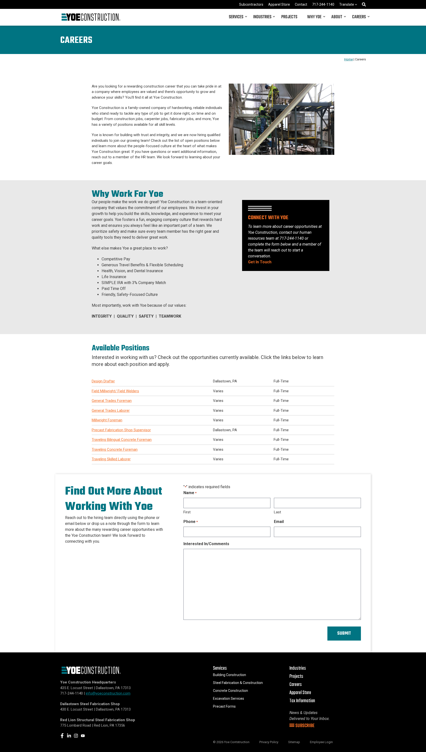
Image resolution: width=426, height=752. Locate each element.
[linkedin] (69, 735)
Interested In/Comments (206, 543)
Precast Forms (224, 706)
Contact (301, 4)
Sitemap (294, 742)
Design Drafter (103, 381)
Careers (359, 17)
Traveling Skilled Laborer (111, 459)
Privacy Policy (268, 742)
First (187, 512)
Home (348, 59)
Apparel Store (279, 4)
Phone (190, 521)
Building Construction (229, 675)
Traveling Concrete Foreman (115, 449)
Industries (262, 17)
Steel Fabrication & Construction (238, 683)
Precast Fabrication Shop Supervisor (121, 430)
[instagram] (76, 735)
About (336, 17)
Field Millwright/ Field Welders (115, 391)
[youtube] (83, 735)
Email (279, 521)
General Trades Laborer (111, 410)
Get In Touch (259, 262)
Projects (289, 17)
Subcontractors (251, 4)
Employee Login (321, 742)
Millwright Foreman (107, 420)
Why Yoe (314, 17)
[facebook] (62, 735)
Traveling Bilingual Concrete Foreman (122, 439)
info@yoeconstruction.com (108, 693)
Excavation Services (228, 698)
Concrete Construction (230, 691)
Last (277, 512)
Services (236, 17)
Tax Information (302, 701)
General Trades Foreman (112, 400)
